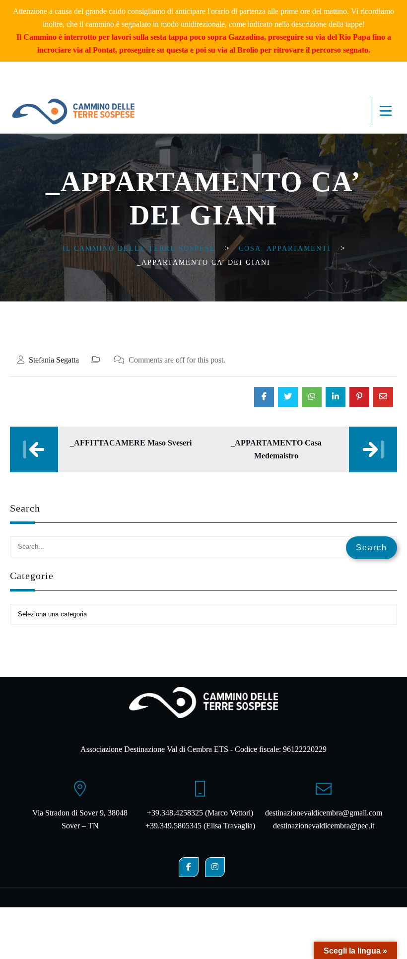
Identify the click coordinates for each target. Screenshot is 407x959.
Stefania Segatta (54, 360)
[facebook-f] (189, 867)
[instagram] (215, 867)
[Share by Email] (383, 397)
